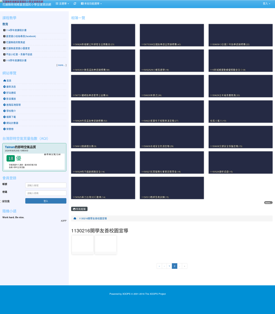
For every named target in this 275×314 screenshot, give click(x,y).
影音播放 (11, 98)
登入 (46, 200)
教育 (5, 24)
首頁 (8, 80)
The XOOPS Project (155, 293)
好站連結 (11, 92)
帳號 (4, 184)
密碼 (4, 192)
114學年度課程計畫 (16, 30)
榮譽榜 (10, 129)
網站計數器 (12, 122)
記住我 (6, 201)
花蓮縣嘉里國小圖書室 (18, 48)
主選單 (62, 3)
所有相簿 (80, 209)
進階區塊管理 (13, 104)
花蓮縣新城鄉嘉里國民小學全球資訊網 (26, 4)
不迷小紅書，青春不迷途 (19, 54)
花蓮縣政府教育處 (15, 42)
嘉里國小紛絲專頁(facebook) (21, 36)
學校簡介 (11, 110)
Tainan (10, 147)
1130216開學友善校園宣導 (93, 218)
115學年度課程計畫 (16, 60)
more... (268, 202)
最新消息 (11, 86)
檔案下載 (11, 116)
